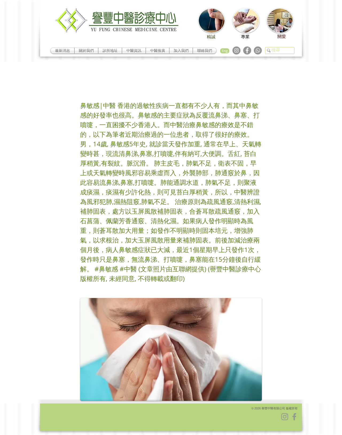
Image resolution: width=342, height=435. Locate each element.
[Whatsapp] (258, 50)
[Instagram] (236, 50)
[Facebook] (247, 50)
